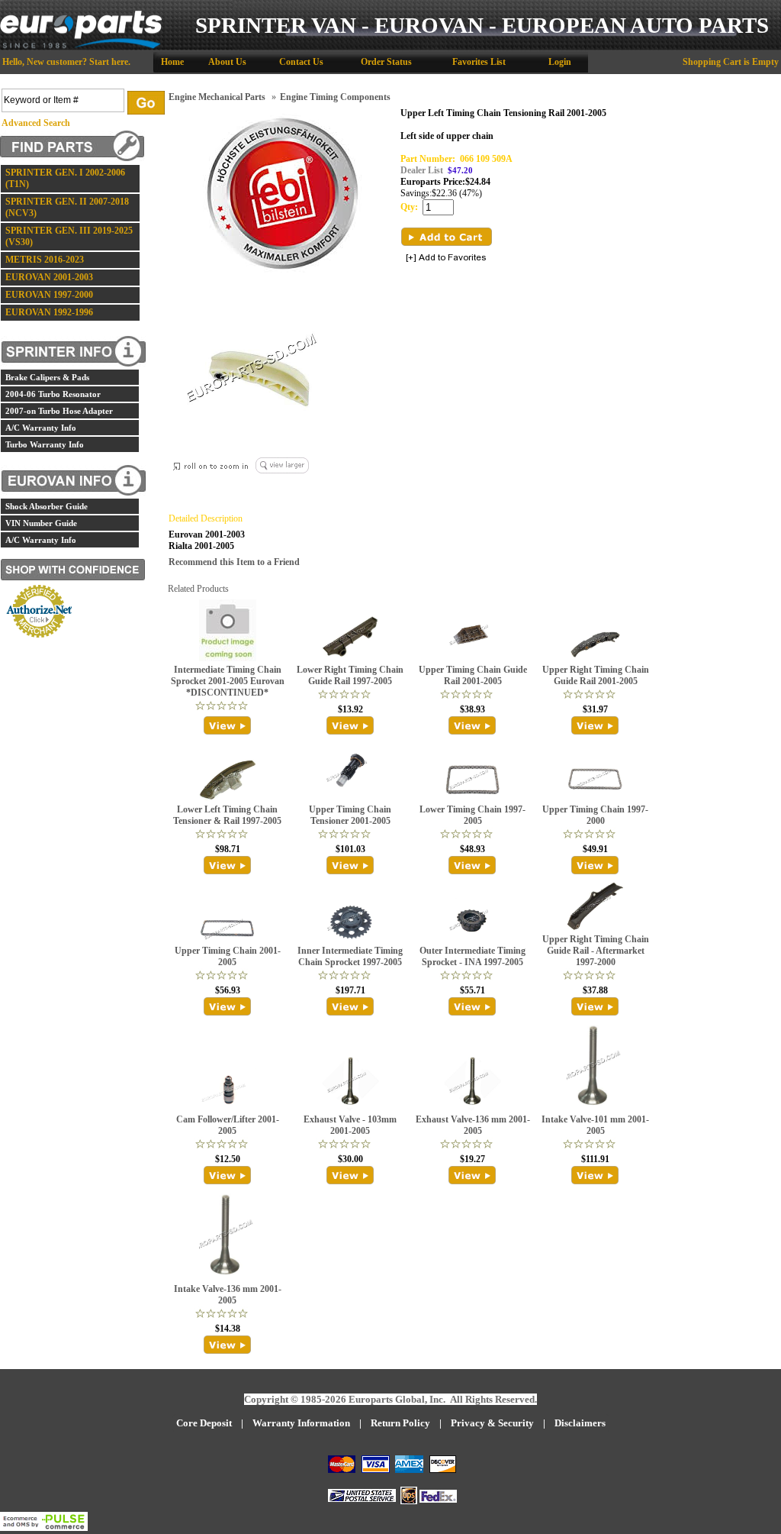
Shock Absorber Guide (46, 506)
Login (559, 62)
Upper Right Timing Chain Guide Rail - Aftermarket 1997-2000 (595, 950)
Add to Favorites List (446, 258)
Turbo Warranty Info (44, 444)
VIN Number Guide (41, 523)
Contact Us (301, 62)
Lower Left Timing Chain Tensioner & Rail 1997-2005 (227, 815)
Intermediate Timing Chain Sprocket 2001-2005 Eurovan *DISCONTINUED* (227, 681)
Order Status (386, 62)
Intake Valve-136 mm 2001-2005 (227, 1295)
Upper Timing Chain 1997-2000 (595, 815)
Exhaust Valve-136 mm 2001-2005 (473, 1125)
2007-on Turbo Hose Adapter (59, 410)
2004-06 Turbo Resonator (53, 394)
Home (172, 62)
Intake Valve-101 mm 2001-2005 (595, 1125)
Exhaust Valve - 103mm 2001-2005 (350, 1125)
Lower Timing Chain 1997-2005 (472, 815)
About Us (227, 62)
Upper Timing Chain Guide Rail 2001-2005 (473, 675)
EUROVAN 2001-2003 (49, 277)
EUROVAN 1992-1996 (49, 312)
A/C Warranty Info (40, 427)
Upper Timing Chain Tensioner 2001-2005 (350, 815)
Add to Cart (446, 237)
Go (146, 103)
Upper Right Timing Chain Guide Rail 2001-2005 (595, 675)
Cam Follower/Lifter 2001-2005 (227, 1125)
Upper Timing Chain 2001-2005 (228, 956)
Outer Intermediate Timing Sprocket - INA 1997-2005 (472, 956)
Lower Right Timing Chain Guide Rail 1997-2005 (350, 675)
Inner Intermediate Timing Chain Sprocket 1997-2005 (350, 956)
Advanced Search (36, 123)
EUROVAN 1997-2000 (49, 294)
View (227, 725)
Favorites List (479, 62)
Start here (108, 62)
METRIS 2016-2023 (44, 259)
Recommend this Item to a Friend (234, 562)
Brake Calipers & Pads (47, 377)
